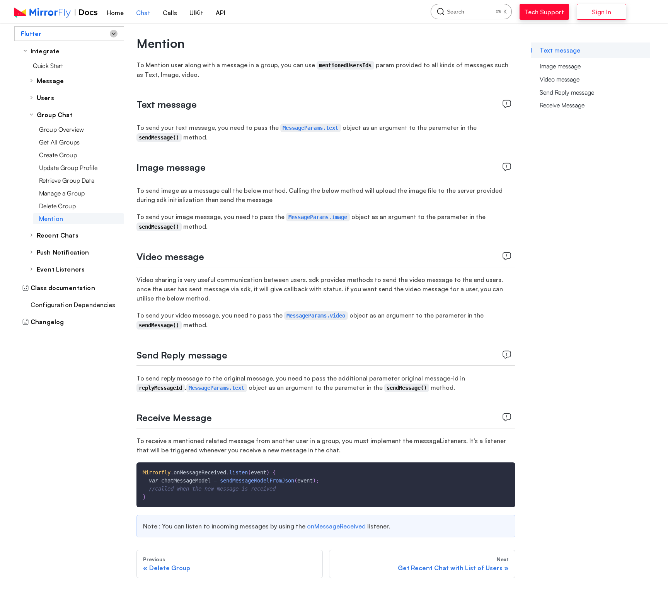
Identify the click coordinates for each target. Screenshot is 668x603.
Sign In (621, 12)
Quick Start (48, 66)
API (220, 13)
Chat (143, 13)
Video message (559, 79)
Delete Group (57, 206)
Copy (503, 471)
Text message (560, 50)
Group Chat (54, 115)
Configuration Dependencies (73, 305)
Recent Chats (57, 235)
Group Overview (61, 129)
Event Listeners (61, 269)
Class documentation (63, 288)
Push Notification (63, 252)
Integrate (45, 51)
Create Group (58, 155)
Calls (170, 13)
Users (45, 98)
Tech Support (552, 12)
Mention (51, 219)
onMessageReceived (336, 526)
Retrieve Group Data (66, 180)
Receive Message (562, 105)
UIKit (196, 13)
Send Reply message (567, 92)
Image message (560, 66)
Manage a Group (62, 193)
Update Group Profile (68, 168)
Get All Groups (59, 142)
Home (115, 13)
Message (50, 81)
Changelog (47, 322)
